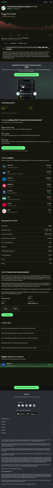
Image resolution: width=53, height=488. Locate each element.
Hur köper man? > (22, 43)
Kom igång (7, 315)
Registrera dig (3, 38)
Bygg (5, 308)
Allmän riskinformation (5, 471)
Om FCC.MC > (13, 43)
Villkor (24, 465)
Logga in (45, 2)
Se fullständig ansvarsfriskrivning (31, 465)
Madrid (16, 308)
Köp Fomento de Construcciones (26, 74)
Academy (26, 150)
